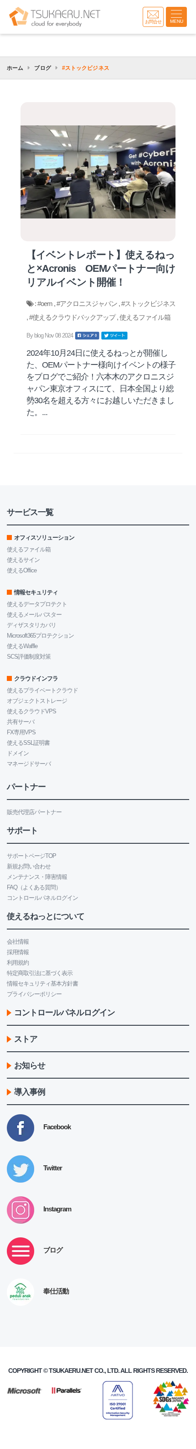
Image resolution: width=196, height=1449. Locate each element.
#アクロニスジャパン (88, 303)
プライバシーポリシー (34, 994)
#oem (45, 303)
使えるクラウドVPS (31, 711)
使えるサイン (23, 560)
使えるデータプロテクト (37, 604)
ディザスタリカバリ (31, 625)
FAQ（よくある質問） (34, 887)
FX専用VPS (21, 732)
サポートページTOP (31, 856)
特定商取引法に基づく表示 (39, 973)
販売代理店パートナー (34, 812)
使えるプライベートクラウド (42, 690)
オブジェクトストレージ (37, 701)
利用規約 (18, 963)
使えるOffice (21, 570)
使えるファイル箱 (144, 317)
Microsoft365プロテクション (40, 636)
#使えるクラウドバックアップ (73, 317)
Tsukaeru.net (71, 1370)
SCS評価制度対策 (29, 657)
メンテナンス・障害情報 (37, 877)
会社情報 (18, 942)
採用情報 (18, 952)
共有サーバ (20, 722)
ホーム (15, 68)
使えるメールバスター (34, 615)
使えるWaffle (22, 646)
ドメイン (18, 753)
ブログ (42, 68)
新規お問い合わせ (29, 866)
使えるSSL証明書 (28, 743)
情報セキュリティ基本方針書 (42, 984)
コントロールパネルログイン (42, 898)
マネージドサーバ (29, 764)
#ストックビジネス (148, 303)
